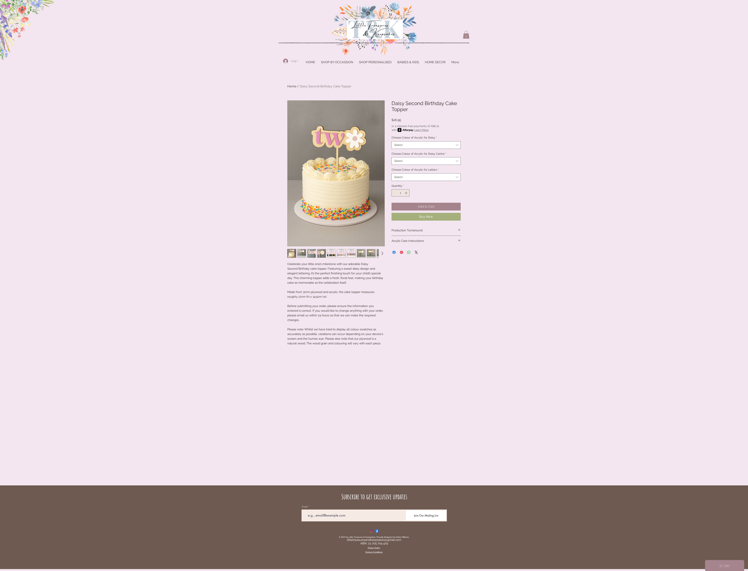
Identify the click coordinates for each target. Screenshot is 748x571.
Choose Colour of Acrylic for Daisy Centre (419, 153)
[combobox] (426, 145)
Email (305, 506)
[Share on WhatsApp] (409, 252)
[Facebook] (376, 531)
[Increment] (406, 192)
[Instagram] (371, 531)
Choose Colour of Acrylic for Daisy (414, 137)
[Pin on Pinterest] (401, 252)
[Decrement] (394, 192)
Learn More (421, 130)
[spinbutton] (400, 192)
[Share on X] (416, 252)
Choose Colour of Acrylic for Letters (415, 169)
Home (291, 86)
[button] (466, 35)
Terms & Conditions (374, 552)
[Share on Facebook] (394, 252)
